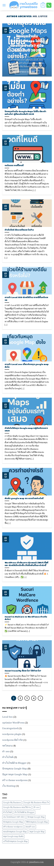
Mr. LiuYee (40, 16)
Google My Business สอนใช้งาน (17, 807)
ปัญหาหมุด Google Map (14, 774)
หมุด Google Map (37, 831)
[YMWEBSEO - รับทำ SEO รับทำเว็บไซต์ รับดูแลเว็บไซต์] (24, 5)
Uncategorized (10, 728)
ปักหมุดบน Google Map (14, 768)
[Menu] (4, 5)
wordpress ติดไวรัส (12, 739)
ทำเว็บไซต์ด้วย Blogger (14, 762)
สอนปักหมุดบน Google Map (15, 831)
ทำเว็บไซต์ (7, 757)
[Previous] (7, 50)
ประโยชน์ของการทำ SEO (14, 817)
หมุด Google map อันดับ (13, 836)
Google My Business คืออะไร (36, 802)
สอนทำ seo (30, 827)
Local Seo (7, 716)
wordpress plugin (11, 734)
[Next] (47, 50)
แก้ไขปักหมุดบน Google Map (15, 841)
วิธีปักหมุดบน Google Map (37, 822)
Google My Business (12, 802)
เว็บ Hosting (8, 785)
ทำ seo (5, 751)
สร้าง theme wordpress (14, 780)
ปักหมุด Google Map (36, 817)
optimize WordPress (13, 722)
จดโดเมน (7, 745)
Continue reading (27, 72)
